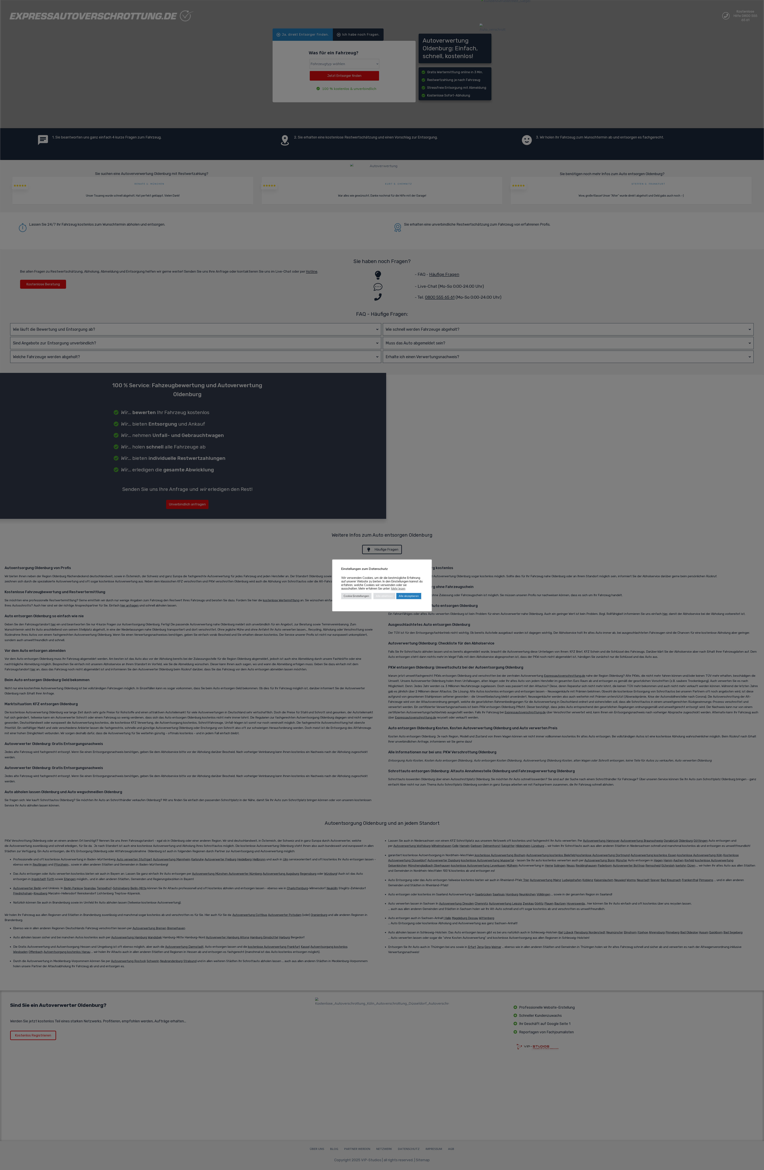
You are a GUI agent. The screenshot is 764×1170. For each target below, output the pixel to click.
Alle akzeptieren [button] (409, 596)
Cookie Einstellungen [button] (356, 596)
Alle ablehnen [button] (384, 596)
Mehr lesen (398, 588)
